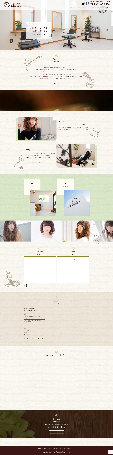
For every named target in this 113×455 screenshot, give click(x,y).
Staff (89, 7)
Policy (69, 448)
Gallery (93, 7)
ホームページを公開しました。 (72, 259)
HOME (70, 7)
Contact (103, 7)
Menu (84, 7)
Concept (79, 7)
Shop (75, 7)
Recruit (98, 7)
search (107, 7)
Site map (73, 448)
